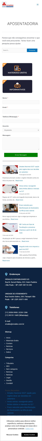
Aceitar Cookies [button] (29, 435)
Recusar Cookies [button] (12, 435)
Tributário (10, 363)
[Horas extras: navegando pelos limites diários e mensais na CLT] (10, 189)
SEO (7, 366)
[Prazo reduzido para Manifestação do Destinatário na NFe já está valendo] (10, 208)
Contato (9, 343)
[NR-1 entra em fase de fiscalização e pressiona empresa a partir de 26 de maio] (10, 227)
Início (8, 338)
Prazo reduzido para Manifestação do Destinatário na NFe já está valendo (29, 208)
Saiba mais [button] (29, 429)
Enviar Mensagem (21, 155)
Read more (19, 180)
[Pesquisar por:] (14, 50)
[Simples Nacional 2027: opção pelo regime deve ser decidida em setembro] (10, 169)
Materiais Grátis (12, 341)
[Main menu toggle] (37, 4)
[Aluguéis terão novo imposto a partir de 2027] (10, 249)
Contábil (9, 383)
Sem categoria (11, 369)
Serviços (9, 349)
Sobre (8, 352)
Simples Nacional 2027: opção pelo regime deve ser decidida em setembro (29, 169)
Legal (8, 378)
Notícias (9, 346)
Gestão (9, 380)
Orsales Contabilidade (20, 4)
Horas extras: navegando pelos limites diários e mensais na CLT (29, 188)
